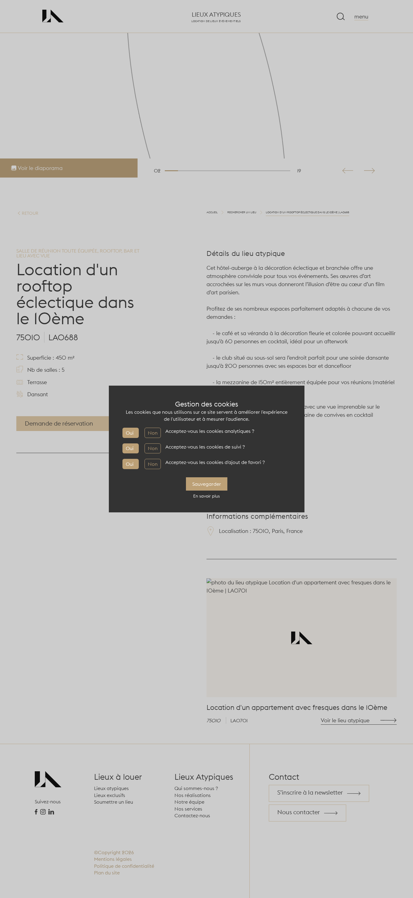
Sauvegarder (206, 484)
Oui (130, 433)
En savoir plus (206, 496)
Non (153, 433)
